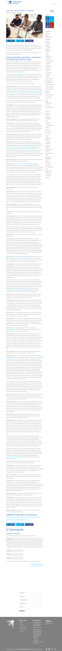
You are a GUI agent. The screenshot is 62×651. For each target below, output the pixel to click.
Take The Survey (40, 333)
